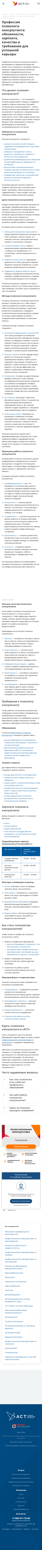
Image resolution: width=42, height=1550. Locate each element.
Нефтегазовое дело (12, 1286)
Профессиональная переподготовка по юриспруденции (20, 1239)
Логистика (9, 1290)
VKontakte (6, 1529)
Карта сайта (21, 1432)
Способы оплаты (21, 1502)
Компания (21, 1490)
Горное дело (10, 1277)
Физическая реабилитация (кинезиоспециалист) (16, 1311)
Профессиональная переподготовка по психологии (20, 1342)
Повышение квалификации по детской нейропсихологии (20, 1358)
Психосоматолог (11, 1352)
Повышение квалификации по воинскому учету (17, 1233)
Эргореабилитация (12, 1333)
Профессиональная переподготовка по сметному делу (20, 1260)
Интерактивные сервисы (21, 1485)
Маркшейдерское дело (14, 1273)
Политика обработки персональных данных (21, 1446)
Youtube (35, 1529)
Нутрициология (11, 1317)
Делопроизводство (12, 1295)
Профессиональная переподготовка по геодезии (20, 1253)
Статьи (21, 1494)
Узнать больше (21, 1146)
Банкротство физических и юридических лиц (16, 1246)
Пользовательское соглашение (21, 1442)
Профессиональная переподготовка (21, 1482)
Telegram (27, 1529)
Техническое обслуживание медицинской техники (16, 1267)
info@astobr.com (21, 1526)
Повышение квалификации (21, 1478)
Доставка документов (21, 1509)
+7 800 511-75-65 (21, 1518)
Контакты (21, 1514)
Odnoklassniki (17, 1529)
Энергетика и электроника (15, 1281)
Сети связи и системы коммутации (19, 1306)
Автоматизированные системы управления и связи (17, 1300)
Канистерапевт (11, 1348)
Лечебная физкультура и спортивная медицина (20, 1327)
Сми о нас (21, 1498)
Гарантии (21, 1506)
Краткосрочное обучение (21, 1474)
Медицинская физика (13, 1337)
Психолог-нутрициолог (14, 1321)
